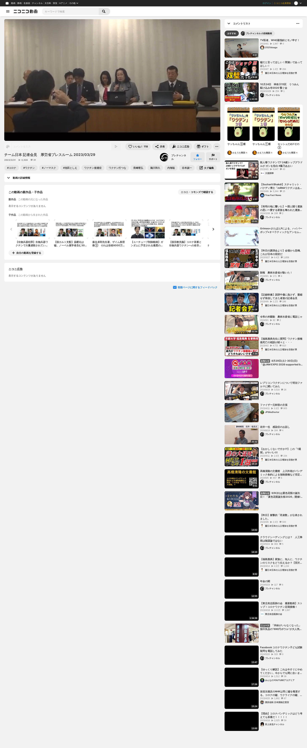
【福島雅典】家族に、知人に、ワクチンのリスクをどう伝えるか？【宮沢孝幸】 (281, 561)
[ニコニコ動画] (26, 11)
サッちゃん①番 (261, 143)
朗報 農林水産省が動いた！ (276, 272)
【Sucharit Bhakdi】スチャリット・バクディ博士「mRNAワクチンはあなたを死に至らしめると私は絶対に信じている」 (281, 186)
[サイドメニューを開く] (7, 11)
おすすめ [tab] (231, 33)
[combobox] (70, 11)
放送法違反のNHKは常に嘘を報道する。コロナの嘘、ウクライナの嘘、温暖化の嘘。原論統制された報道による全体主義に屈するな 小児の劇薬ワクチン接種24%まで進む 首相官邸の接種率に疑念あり (281, 693)
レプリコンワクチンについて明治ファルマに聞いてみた (281, 384)
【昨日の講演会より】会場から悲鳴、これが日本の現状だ (281, 252)
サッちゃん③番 (236, 143)
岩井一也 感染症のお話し (275, 426)
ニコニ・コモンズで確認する (197, 191)
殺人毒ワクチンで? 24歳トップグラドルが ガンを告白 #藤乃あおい (281, 164)
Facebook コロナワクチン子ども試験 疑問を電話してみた (281, 649)
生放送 (27, 3)
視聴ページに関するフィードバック (197, 319)
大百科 (48, 3)
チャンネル (37, 3)
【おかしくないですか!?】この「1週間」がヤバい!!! (280, 450)
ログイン (267, 3)
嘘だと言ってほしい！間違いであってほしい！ (281, 64)
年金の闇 (265, 581)
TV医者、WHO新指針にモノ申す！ (280, 40)
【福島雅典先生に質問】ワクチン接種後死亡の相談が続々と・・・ (281, 340)
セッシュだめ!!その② (288, 145)
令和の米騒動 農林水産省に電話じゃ (281, 316)
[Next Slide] (213, 229)
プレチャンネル (178, 157)
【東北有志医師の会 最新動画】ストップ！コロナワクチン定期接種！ (281, 605)
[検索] (104, 11)
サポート (213, 159)
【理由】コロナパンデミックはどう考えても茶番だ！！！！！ (281, 715)
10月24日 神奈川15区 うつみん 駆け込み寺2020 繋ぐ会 (280, 86)
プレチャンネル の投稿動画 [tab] (259, 33)
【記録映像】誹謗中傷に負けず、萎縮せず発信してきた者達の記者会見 (281, 296)
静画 (19, 3)
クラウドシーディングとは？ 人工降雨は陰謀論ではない (281, 539)
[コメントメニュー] (297, 23)
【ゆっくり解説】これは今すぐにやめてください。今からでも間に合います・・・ (281, 671)
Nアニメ (63, 3)
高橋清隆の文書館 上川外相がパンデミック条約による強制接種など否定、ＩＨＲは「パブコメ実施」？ (281, 472)
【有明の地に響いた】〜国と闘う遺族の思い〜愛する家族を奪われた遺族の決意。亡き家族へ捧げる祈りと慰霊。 (281, 208)
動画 (13, 3)
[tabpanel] (264, 384)
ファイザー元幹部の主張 (273, 404)
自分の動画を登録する (28, 252)
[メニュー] (216, 146)
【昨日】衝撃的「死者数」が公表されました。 (281, 516)
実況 (55, 3)
